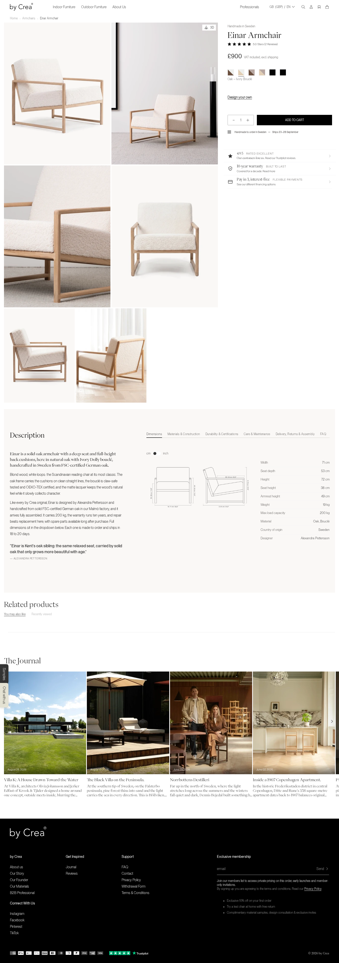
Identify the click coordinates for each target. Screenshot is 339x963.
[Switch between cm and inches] (157, 453)
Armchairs (28, 18)
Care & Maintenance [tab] (257, 434)
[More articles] (332, 721)
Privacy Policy (312, 889)
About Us (119, 7)
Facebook (17, 920)
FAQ (125, 867)
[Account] (311, 7)
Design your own (240, 97)
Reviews (72, 873)
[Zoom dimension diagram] (199, 485)
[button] (280, 156)
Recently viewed (42, 614)
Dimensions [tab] (154, 434)
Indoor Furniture (64, 7)
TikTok (14, 933)
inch (165, 453)
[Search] (303, 7)
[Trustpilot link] (119, 953)
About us (16, 867)
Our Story (17, 873)
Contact (127, 873)
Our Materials (19, 886)
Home (14, 18)
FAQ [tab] (323, 434)
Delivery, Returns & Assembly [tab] (295, 434)
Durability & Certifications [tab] (221, 434)
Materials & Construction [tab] (184, 434)
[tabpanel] (238, 491)
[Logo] (21, 7)
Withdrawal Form (133, 886)
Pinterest (16, 927)
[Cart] (327, 7)
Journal (71, 867)
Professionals (249, 7)
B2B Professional (22, 893)
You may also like (15, 614)
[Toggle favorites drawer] (319, 7)
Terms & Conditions (135, 893)
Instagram (17, 914)
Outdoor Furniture (93, 7)
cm (148, 453)
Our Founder (19, 880)
